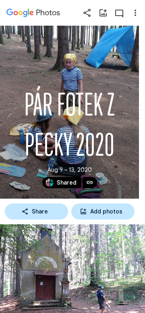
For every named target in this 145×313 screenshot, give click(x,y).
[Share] (87, 13)
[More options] (135, 13)
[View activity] (119, 13)
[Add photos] (103, 13)
